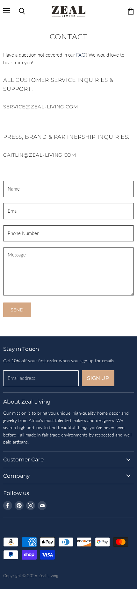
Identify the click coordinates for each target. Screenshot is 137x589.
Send (17, 310)
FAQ (80, 55)
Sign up (98, 378)
